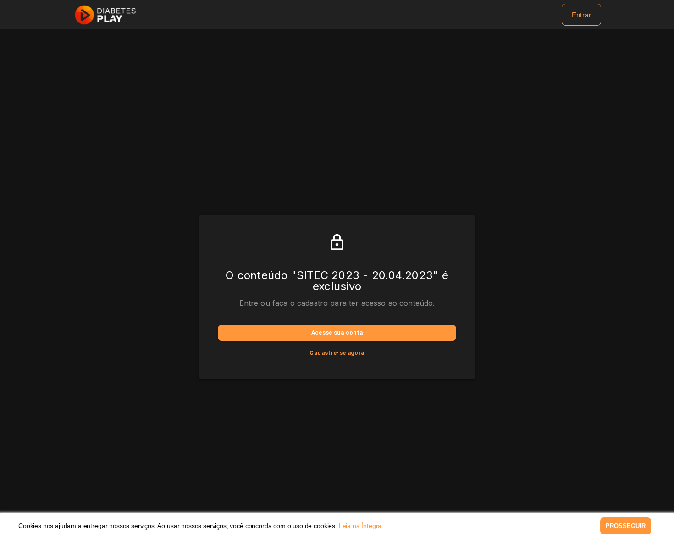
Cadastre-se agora (336, 352)
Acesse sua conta (337, 332)
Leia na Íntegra (360, 525)
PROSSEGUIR (626, 525)
